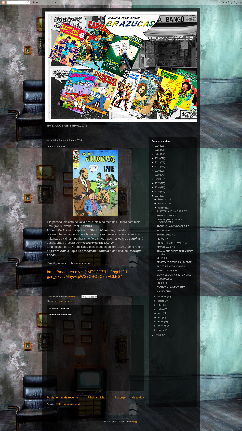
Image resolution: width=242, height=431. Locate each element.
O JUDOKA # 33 (164, 279)
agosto (161, 301)
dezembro (163, 199)
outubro (161, 208)
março (161, 321)
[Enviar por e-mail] (83, 296)
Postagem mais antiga (129, 397)
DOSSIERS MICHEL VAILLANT (172, 243)
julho (160, 305)
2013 (157, 335)
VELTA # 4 (162, 258)
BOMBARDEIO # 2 (166, 234)
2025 (157, 150)
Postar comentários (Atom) (68, 404)
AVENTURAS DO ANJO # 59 (171, 266)
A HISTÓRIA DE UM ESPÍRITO (172, 211)
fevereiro (162, 326)
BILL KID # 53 (163, 230)
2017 (157, 183)
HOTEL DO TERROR (167, 270)
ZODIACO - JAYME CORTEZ (171, 287)
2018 (157, 179)
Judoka (62, 301)
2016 (157, 187)
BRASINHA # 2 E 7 (166, 247)
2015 (157, 191)
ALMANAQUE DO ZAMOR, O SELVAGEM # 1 (171, 220)
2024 (157, 154)
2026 (157, 146)
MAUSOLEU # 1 (164, 291)
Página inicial (96, 397)
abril (160, 317)
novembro (163, 203)
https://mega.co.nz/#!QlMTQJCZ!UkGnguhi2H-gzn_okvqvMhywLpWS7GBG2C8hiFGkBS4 (87, 274)
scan (70, 301)
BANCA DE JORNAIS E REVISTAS (174, 275)
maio (160, 313)
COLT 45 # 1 (163, 283)
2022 (157, 162)
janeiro (161, 330)
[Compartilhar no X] (89, 296)
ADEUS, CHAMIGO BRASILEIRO (173, 226)
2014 (157, 196)
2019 (157, 175)
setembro (162, 296)
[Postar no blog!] (86, 296)
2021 (157, 166)
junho (160, 309)
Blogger (134, 421)
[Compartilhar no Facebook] (92, 296)
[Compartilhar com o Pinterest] (95, 296)
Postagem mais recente (62, 397)
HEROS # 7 (162, 239)
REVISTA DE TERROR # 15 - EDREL (175, 262)
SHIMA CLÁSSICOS (166, 215)
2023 (157, 158)
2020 (157, 171)
